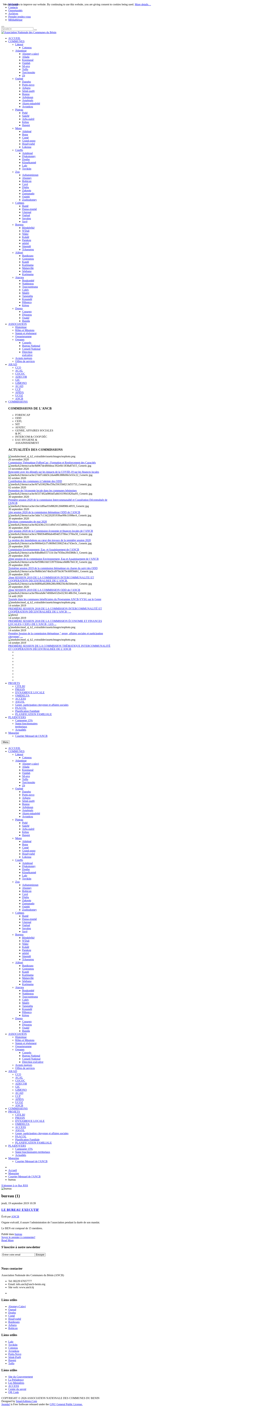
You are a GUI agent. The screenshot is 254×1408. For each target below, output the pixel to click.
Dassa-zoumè (29, 919)
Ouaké (25, 1027)
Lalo (24, 875)
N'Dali (25, 940)
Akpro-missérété (31, 813)
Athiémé (26, 841)
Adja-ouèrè (28, 828)
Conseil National (31, 1058)
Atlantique (21, 760)
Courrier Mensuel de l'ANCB (31, 1161)
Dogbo (26, 869)
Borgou (19, 934)
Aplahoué (27, 863)
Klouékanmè (29, 872)
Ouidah (26, 773)
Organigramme (23, 1046)
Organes (19, 1049)
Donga (19, 1018)
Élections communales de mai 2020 (27, 521)
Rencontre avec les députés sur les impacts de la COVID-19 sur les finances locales (53, 471)
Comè (25, 847)
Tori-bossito (28, 782)
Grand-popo (28, 850)
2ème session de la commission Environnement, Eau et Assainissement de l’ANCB (53, 558)
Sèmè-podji (28, 801)
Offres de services (25, 1068)
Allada (25, 766)
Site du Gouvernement (20, 1376)
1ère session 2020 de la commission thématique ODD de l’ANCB (44, 512)
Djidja (25, 897)
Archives (13, 13)
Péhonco (27, 1012)
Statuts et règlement (25, 1043)
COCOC (20, 1080)
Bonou (26, 804)
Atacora (19, 987)
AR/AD (12, 1071)
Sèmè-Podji (14, 1357)
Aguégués (27, 810)
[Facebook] (4, 1260)
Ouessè (12, 1309)
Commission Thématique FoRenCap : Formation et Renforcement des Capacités (52, 462)
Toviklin (26, 878)
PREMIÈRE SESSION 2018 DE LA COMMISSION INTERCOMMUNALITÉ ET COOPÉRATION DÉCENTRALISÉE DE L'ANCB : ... (55, 610)
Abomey (27, 887)
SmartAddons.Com (26, 1401)
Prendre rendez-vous (19, 16)
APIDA (19, 1099)
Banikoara (27, 965)
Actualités (20, 1155)
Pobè (25, 822)
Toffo (25, 779)
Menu (5, 742)
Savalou (26, 928)
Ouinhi (26, 906)
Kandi (25, 971)
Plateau (19, 819)
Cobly (25, 999)
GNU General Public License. (66, 1404)
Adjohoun (27, 807)
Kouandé (27, 1009)
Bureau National (31, 1055)
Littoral (19, 754)
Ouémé (19, 788)
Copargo (27, 1021)
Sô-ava (26, 776)
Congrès (26, 1052)
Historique (21, 1037)
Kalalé (25, 947)
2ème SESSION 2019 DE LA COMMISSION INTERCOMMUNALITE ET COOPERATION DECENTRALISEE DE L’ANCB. (51, 579)
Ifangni (26, 835)
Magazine (13, 1158)
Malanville (28, 978)
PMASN (20, 1117)
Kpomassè (28, 769)
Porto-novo (28, 794)
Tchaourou (28, 959)
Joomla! (5, 1404)
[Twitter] (11, 1260)
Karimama (28, 974)
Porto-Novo (14, 1354)
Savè (24, 931)
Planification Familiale (27, 1139)
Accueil (12, 1170)
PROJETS (14, 1111)
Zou (17, 881)
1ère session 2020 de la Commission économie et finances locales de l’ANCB (50, 530)
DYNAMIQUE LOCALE (30, 1120)
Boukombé (28, 990)
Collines (19, 912)
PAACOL (20, 1136)
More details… (143, 4)
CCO (18, 1074)
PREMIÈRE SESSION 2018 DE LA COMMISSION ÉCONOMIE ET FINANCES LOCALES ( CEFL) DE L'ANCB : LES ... (55, 623)
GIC (17, 1086)
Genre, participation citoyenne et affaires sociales (41, 1133)
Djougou (27, 1024)
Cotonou (27, 757)
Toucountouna (30, 996)
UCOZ (19, 1102)
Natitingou (28, 993)
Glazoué (26, 922)
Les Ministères (16, 1382)
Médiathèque (15, 19)
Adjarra (26, 797)
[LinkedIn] (31, 1260)
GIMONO (21, 1089)
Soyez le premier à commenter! (18, 1237)
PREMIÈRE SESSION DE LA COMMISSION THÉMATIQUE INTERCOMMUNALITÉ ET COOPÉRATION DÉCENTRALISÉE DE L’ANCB (59, 647)
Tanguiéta (27, 1006)
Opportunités (15, 10)
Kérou (25, 1015)
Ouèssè (26, 925)
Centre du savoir (17, 1389)
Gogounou (28, 968)
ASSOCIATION (17, 1033)
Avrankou (27, 816)
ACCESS (20, 1127)
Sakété (25, 825)
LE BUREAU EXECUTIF (20, 1210)
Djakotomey (29, 866)
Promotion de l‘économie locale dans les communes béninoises (42, 490)
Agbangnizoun (30, 884)
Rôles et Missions (24, 1040)
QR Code (13, 1392)
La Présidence (16, 1379)
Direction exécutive (32, 1061)
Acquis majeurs (23, 1065)
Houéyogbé (28, 853)
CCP (18, 1096)
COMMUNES (16, 751)
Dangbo (26, 791)
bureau (18, 1234)
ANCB (19, 1105)
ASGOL (20, 1130)
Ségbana (26, 981)
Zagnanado (28, 903)
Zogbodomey (29, 909)
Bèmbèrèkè (28, 937)
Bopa (25, 844)
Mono (18, 838)
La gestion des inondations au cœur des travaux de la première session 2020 (49, 540)
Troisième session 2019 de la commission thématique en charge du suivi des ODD (53, 568)
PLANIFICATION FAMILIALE (33, 1142)
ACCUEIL (14, 748)
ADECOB (21, 1083)
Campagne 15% (24, 1148)
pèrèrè (25, 953)
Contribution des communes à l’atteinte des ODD (35, 481)
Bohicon (26, 891)
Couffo (19, 860)
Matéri (25, 1002)
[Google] (17, 1260)
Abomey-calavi (30, 763)
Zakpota (26, 900)
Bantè (25, 915)
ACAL (19, 1077)
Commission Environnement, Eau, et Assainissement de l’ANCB (43, 549)
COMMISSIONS (18, 1108)
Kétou (25, 832)
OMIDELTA (22, 1124)
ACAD (19, 1093)
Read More (7, 1240)
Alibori (19, 962)
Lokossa (26, 856)
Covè (25, 894)
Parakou (26, 950)
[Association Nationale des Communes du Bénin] (28, 32)
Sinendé (26, 956)
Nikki (25, 943)
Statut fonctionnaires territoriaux (32, 1152)
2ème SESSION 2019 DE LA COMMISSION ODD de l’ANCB (44, 589)
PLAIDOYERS (17, 1145)
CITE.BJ (20, 1114)
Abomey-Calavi (17, 1306)
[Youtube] (24, 1260)
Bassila (26, 1030)
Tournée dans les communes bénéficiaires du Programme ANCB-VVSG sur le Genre (54, 599)
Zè (23, 785)
